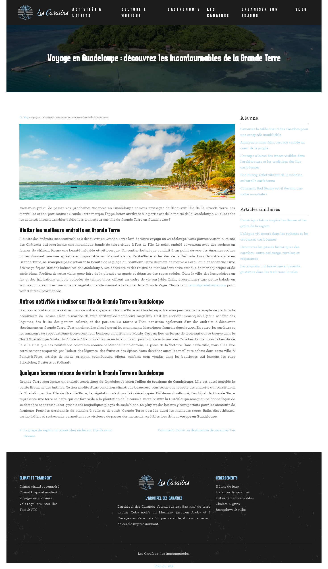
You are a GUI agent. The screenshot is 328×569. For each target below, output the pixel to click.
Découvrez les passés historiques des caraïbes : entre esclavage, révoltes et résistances (269, 253)
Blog (301, 9)
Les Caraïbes (218, 12)
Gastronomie (184, 9)
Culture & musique (134, 12)
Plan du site (164, 566)
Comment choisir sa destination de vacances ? (194, 430)
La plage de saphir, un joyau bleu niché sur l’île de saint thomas (67, 433)
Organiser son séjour (260, 12)
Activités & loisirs (87, 12)
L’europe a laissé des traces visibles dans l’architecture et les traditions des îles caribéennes (272, 161)
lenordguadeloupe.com (207, 285)
